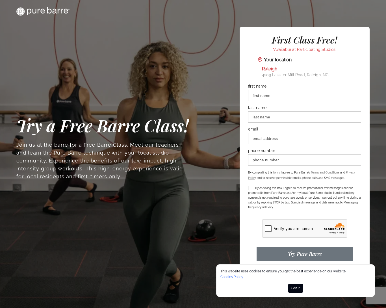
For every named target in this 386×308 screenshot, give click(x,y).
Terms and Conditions (325, 172)
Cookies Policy (231, 277)
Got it (295, 288)
